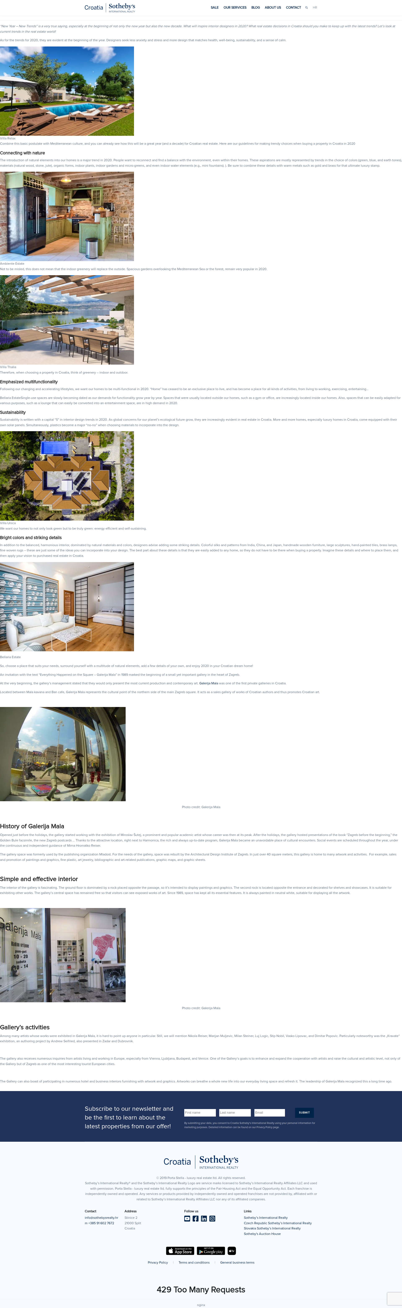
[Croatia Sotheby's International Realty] (110, 7)
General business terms (237, 1262)
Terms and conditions (194, 1262)
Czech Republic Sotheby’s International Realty (278, 1223)
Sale (215, 7)
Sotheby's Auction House (262, 1234)
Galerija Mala (208, 683)
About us (273, 7)
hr (315, 7)
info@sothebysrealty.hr (101, 1217)
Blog (255, 7)
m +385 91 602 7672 (99, 1223)
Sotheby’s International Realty (266, 1217)
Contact (293, 7)
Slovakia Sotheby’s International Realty (272, 1228)
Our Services (235, 7)
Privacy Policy (158, 1262)
